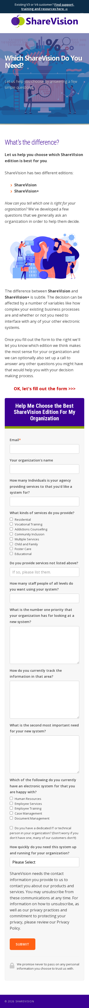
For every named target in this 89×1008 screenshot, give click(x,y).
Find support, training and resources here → (47, 6)
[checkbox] (44, 536)
